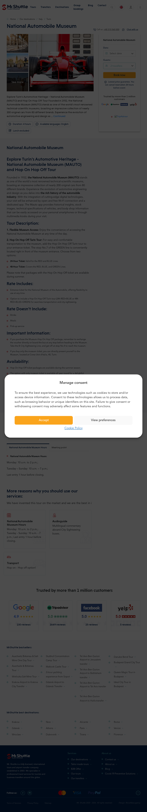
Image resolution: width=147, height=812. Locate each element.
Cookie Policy (73, 428)
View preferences (103, 420)
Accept (44, 420)
